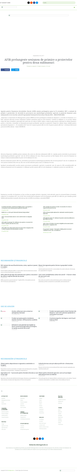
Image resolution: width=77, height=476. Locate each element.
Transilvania (60, 424)
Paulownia (22, 405)
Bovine (40, 402)
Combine (22, 427)
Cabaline (41, 407)
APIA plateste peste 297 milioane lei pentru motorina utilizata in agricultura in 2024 (58, 218)
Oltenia (59, 422)
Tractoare (22, 425)
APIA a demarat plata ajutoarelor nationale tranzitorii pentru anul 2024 (58, 213)
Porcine (40, 405)
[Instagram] (28, 3)
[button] (74, 7)
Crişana (59, 413)
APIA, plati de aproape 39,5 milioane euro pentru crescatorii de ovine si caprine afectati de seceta (17, 222)
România (3, 398)
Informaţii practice (42, 428)
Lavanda (22, 403)
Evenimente (4, 403)
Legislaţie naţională (62, 399)
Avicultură (41, 411)
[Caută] (73, 2)
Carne (40, 400)
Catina (21, 400)
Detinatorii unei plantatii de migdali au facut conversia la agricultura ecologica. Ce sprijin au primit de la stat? (24, 326)
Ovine (40, 403)
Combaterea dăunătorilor (25, 419)
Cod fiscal (60, 403)
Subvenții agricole (5, 411)
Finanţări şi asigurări (31, 66)
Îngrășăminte (23, 417)
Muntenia (60, 420)
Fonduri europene (41, 66)
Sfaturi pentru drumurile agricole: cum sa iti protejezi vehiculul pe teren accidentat (54, 373)
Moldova (60, 419)
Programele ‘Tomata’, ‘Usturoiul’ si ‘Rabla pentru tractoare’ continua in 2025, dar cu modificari (57, 229)
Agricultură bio (4, 427)
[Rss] (31, 3)
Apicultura (22, 398)
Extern (3, 402)
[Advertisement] (38, 96)
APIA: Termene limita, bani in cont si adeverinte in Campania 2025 (17, 217)
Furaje (3, 424)
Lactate (40, 398)
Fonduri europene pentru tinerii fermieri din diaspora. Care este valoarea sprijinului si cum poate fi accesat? (62, 312)
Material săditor (23, 415)
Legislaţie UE (60, 401)
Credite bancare (5, 415)
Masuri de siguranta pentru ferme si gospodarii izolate (55, 265)
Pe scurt (48, 66)
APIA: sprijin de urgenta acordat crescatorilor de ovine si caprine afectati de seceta (57, 207)
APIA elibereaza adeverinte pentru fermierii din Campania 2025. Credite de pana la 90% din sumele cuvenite (18, 228)
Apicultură (41, 409)
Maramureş (60, 417)
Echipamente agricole (24, 429)
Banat (59, 410)
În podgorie (41, 419)
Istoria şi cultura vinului (44, 426)
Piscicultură (41, 412)
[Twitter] (37, 3)
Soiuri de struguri (42, 423)
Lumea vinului (42, 425)
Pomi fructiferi (23, 407)
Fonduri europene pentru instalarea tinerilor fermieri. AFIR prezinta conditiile (24, 319)
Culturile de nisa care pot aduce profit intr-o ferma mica (55, 363)
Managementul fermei (6, 400)
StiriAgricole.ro (11, 470)
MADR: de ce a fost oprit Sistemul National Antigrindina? (15, 212)
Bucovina (60, 411)
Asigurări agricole (5, 417)
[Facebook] (34, 3)
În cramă (41, 421)
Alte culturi (4, 429)
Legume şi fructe (5, 425)
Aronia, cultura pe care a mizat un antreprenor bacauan (22, 312)
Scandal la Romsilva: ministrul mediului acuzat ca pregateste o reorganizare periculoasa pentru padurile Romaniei (17, 207)
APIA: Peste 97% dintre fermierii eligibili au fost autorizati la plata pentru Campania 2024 (58, 224)
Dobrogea (60, 415)
